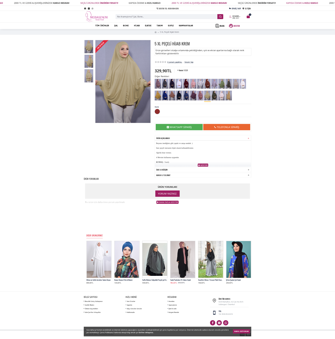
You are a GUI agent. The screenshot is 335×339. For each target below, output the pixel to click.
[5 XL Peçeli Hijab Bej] (221, 95)
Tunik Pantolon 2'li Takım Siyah (180, 280)
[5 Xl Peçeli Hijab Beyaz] (179, 84)
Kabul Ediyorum (241, 331)
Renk (157, 107)
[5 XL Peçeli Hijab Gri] (214, 84)
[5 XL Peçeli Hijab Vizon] (228, 84)
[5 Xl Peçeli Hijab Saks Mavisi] (165, 95)
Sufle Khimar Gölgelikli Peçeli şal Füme (155, 280)
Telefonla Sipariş (228, 127)
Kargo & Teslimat (163, 175)
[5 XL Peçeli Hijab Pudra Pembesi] (193, 84)
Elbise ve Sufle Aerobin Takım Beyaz (98, 280)
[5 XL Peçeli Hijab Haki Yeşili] (214, 95)
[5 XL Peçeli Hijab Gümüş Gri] (200, 84)
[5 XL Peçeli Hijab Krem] (207, 96)
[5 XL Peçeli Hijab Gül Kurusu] (200, 95)
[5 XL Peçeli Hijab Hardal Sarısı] (158, 95)
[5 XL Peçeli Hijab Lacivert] (179, 95)
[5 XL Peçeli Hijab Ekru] (242, 84)
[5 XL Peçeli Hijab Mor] (172, 84)
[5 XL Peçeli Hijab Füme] (165, 84)
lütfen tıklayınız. (146, 332)
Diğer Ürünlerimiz (94, 235)
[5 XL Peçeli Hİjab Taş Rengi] (235, 84)
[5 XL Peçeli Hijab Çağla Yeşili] (221, 84)
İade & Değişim (162, 169)
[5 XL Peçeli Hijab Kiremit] (207, 84)
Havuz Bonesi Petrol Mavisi (123, 280)
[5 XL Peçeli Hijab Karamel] (228, 95)
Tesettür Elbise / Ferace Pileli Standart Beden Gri (210, 280)
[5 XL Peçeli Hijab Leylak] (158, 84)
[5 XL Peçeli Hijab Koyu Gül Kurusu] (193, 95)
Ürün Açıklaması (163, 138)
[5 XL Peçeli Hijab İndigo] (186, 95)
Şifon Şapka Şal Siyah (233, 280)
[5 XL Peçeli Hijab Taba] (172, 95)
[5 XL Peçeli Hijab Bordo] (186, 84)
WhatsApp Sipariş (181, 127)
